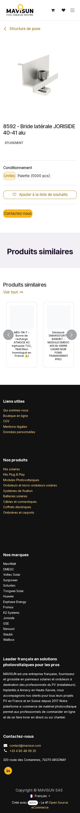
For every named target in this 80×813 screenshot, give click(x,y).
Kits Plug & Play (14, 474)
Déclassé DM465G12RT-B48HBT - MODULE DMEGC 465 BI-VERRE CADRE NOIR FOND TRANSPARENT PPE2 (58, 345)
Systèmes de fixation (18, 491)
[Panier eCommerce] (52, 10)
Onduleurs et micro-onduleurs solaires (30, 485)
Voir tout (10, 292)
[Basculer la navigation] (72, 10)
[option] (40, 334)
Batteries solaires (15, 496)
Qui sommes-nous (15, 410)
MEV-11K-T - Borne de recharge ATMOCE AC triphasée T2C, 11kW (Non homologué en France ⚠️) (22, 343)
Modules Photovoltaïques (21, 480)
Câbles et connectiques (20, 501)
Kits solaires (11, 469)
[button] (8, 334)
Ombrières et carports (18, 512)
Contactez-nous (18, 213)
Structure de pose (24, 29)
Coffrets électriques (17, 507)
